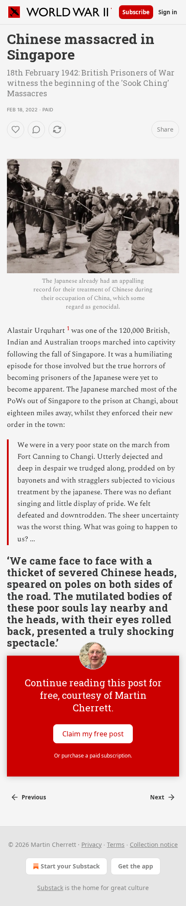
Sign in (167, 12)
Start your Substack (70, 866)
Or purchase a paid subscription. (93, 755)
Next (157, 797)
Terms (116, 844)
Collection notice (154, 844)
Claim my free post (93, 734)
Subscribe (136, 12)
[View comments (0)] (36, 129)
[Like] (15, 129)
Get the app (135, 866)
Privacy (91, 844)
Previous (34, 797)
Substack (50, 888)
